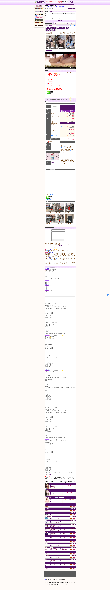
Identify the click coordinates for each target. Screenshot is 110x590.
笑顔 (51, 259)
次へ (50, 50)
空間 (70, 150)
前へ (47, 50)
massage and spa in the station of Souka (52, 575)
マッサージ (57, 258)
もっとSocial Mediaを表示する (64, 167)
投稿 (60, 245)
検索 (72, 8)
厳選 (64, 146)
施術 (61, 147)
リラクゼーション (69, 144)
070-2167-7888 (53, 109)
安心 (61, 144)
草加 (47, 250)
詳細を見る (52, 162)
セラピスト (68, 146)
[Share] (108, 295)
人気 (49, 250)
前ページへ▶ (50, 474)
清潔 (64, 262)
